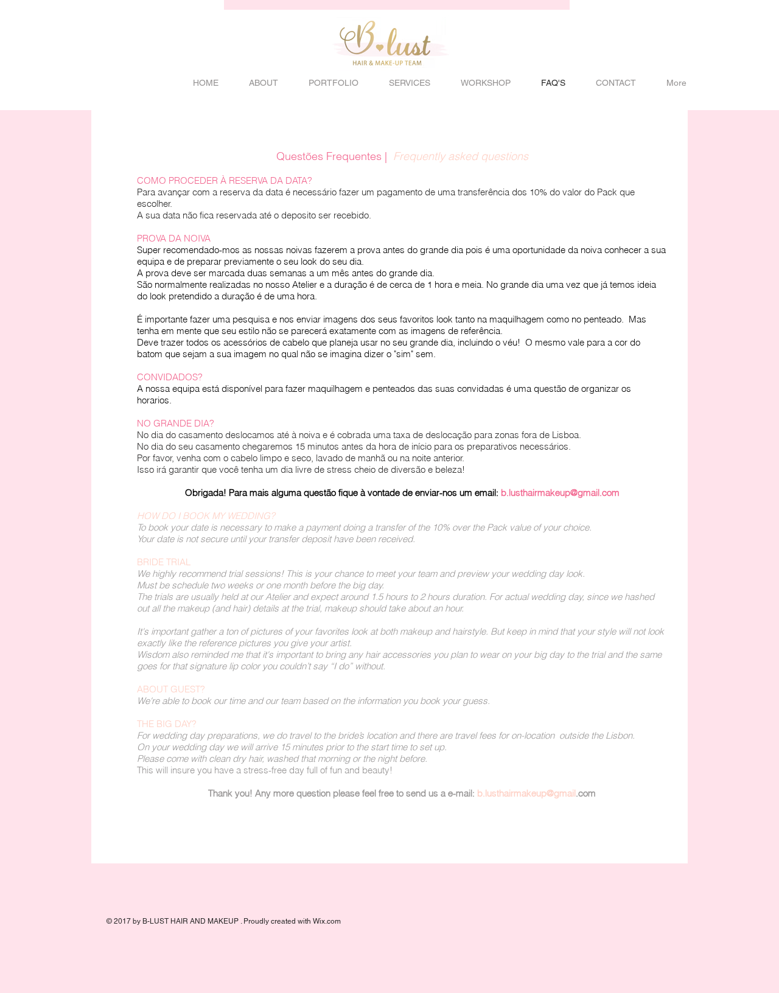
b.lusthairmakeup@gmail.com (560, 492)
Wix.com (327, 921)
